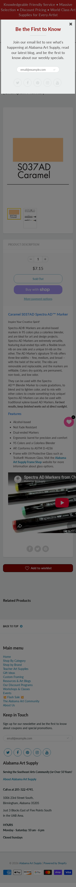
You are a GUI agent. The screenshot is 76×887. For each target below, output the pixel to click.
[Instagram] (47, 83)
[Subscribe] (54, 70)
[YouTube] (57, 83)
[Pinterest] (37, 83)
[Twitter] (18, 83)
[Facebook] (28, 83)
